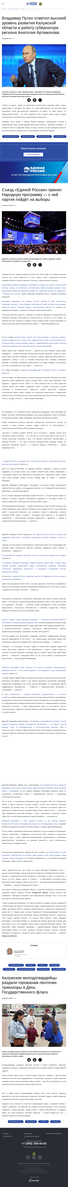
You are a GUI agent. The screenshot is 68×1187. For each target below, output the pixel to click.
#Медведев (54, 965)
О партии (6, 1133)
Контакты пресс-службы (32, 1136)
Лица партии (28, 1133)
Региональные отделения (53, 1133)
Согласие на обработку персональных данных (34, 1172)
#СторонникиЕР (43, 969)
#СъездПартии (9, 969)
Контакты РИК (7, 1136)
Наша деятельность (13, 8)
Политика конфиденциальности (34, 1169)
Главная (4, 8)
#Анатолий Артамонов (10, 136)
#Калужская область (44, 136)
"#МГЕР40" (55, 1121)
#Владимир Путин (28, 136)
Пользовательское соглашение (34, 1167)
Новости (23, 8)
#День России (31, 1121)
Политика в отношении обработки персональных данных (34, 1170)
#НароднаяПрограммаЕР (26, 969)
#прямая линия (59, 136)
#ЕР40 (30, 965)
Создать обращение (33, 154)
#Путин (42, 965)
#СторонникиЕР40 (58, 969)
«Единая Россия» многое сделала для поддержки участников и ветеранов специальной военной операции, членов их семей (34, 537)
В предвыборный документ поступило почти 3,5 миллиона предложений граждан (34, 555)
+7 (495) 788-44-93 (34, 1143)
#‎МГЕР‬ (44, 1121)
